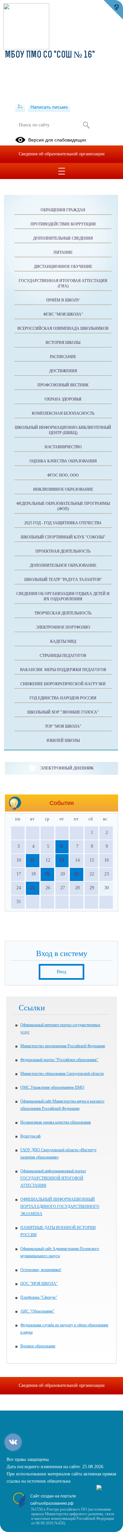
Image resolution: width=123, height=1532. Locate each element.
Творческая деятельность (63, 613)
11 (32, 860)
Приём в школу (63, 300)
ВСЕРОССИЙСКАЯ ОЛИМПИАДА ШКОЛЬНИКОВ (63, 328)
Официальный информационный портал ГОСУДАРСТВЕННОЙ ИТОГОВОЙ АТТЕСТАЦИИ (53, 1178)
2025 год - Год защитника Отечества (63, 523)
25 (32, 887)
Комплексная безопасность (63, 413)
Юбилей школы (63, 740)
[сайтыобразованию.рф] (113, 10)
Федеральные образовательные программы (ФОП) (63, 506)
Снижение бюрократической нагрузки (63, 684)
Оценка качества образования (63, 461)
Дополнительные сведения (63, 238)
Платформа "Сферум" (38, 1297)
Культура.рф (30, 1136)
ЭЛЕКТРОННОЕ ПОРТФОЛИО (63, 627)
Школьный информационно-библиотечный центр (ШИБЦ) (63, 430)
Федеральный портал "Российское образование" (59, 1059)
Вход (61, 971)
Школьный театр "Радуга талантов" (63, 579)
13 (61, 860)
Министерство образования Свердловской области (62, 1073)
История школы (63, 342)
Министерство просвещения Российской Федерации (62, 1046)
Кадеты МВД (63, 641)
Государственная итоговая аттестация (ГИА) (63, 283)
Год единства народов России (63, 698)
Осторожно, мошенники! (40, 1269)
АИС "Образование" (37, 1311)
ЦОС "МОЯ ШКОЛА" (39, 1283)
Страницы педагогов (63, 655)
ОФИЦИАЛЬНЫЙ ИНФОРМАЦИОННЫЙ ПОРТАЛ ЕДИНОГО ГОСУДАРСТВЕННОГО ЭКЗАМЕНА (59, 1206)
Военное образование (37, 1346)
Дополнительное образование (63, 565)
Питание (62, 252)
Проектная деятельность (63, 551)
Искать (86, 125)
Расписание (63, 356)
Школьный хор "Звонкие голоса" (63, 712)
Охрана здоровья (63, 399)
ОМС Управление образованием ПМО (52, 1087)
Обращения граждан (63, 210)
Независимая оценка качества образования (55, 1122)
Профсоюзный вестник (63, 385)
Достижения (63, 371)
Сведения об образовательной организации (62, 153)
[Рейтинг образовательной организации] (99, 1488)
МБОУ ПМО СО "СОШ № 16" (50, 55)
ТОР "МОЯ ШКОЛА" (63, 726)
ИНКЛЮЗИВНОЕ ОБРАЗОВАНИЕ (63, 489)
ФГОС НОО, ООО (63, 475)
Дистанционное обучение (63, 266)
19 (47, 873)
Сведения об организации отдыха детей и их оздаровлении (63, 596)
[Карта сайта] (20, 107)
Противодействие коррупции (63, 224)
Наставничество (63, 447)
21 (76, 873)
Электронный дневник (67, 768)
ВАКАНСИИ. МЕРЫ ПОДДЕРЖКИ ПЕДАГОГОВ (63, 669)
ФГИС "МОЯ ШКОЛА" (63, 314)
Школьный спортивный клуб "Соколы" (63, 537)
